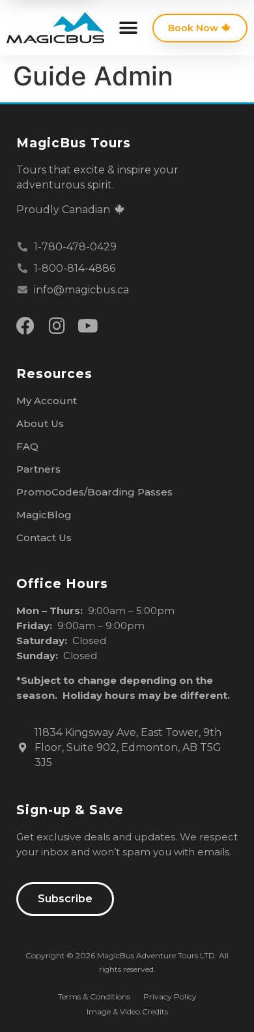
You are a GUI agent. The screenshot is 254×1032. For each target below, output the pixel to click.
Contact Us (44, 537)
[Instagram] (57, 326)
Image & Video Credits (127, 1011)
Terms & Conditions (94, 996)
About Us (40, 423)
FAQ (27, 446)
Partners (38, 469)
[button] (128, 27)
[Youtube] (88, 326)
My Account (46, 400)
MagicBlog (44, 515)
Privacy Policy (170, 996)
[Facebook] (25, 326)
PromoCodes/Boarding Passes (94, 492)
